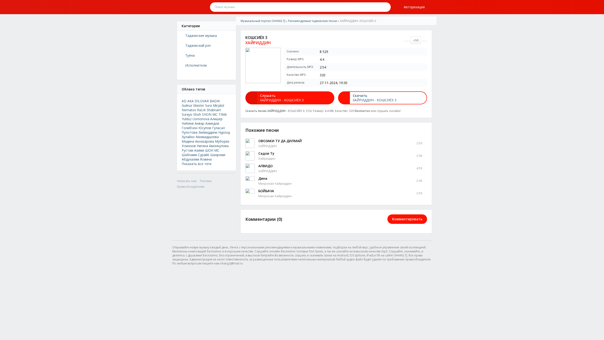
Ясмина (206, 159)
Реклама (206, 181)
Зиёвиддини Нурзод (214, 132)
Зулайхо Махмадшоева (200, 137)
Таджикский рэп (198, 45)
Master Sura (202, 105)
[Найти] (386, 7)
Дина (262, 178)
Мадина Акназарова (198, 141)
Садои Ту (266, 153)
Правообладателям (190, 187)
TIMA (222, 114)
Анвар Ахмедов (207, 123)
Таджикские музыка (201, 35)
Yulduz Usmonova (195, 119)
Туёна (190, 55)
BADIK (215, 101)
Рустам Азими (193, 150)
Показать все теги (196, 164)
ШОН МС (212, 150)
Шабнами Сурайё (195, 155)
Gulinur (187, 105)
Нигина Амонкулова (213, 146)
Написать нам (187, 181)
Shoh (197, 114)
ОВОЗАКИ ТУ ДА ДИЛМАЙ (280, 141)
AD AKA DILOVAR (195, 101)
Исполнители (196, 65)
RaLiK (201, 110)
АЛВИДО (265, 166)
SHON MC (210, 114)
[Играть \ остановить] (250, 143)
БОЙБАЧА (266, 191)
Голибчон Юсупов (196, 128)
